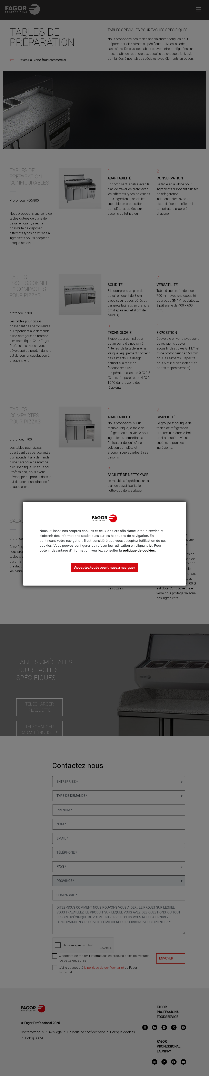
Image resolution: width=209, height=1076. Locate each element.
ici (150, 545)
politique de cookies (139, 550)
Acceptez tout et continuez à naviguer (104, 567)
